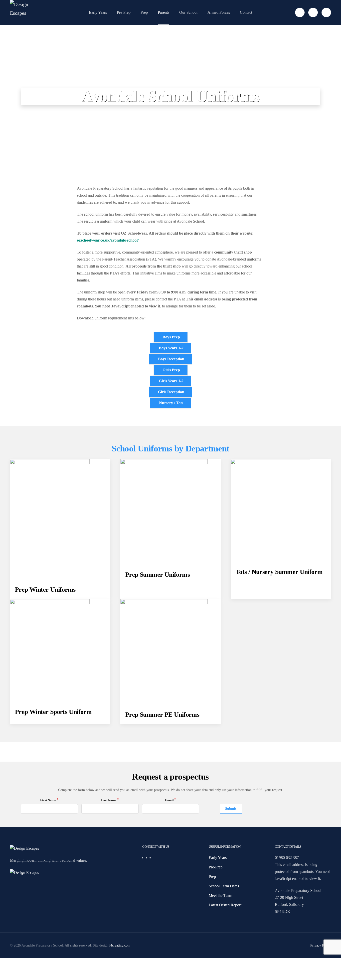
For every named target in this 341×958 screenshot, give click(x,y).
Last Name (108, 800)
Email (169, 800)
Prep (144, 12)
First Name (48, 800)
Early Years (98, 12)
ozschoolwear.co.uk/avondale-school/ (108, 240)
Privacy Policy (320, 945)
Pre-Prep (124, 12)
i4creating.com (119, 945)
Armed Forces (218, 12)
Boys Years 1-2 (171, 348)
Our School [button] (188, 12)
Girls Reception (171, 392)
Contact (246, 12)
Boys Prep (171, 337)
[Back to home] (26, 12)
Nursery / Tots (171, 403)
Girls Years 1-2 (171, 381)
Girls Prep (171, 370)
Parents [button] (163, 12)
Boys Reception (171, 359)
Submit (230, 809)
